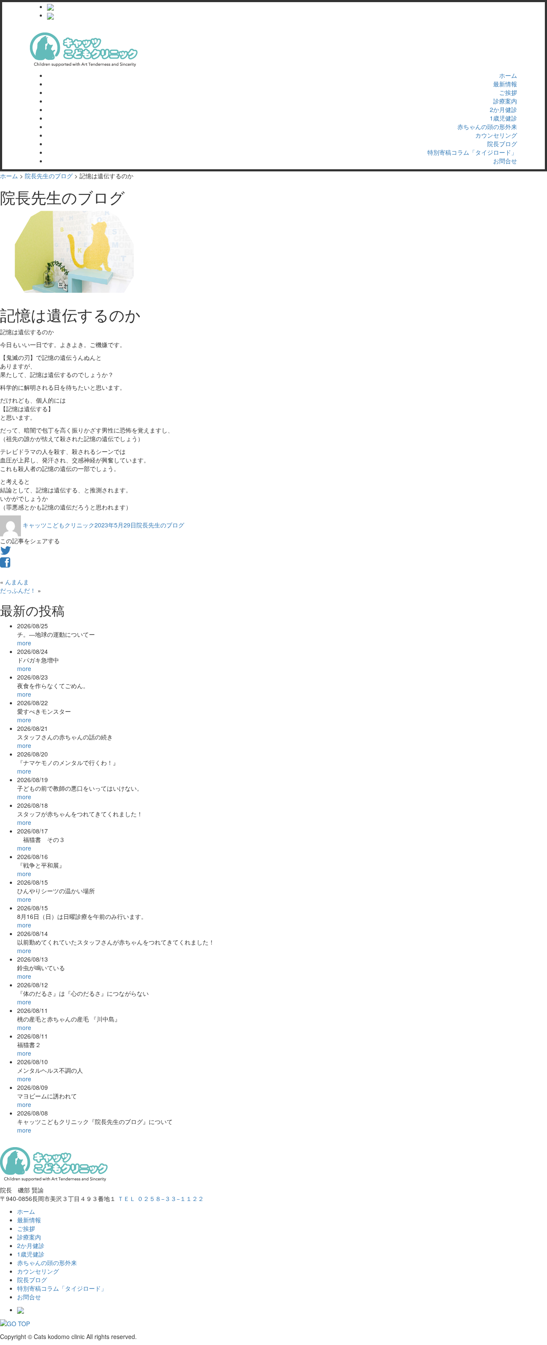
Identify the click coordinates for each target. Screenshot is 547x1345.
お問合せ (505, 160)
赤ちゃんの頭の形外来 (487, 126)
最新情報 (505, 83)
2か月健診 (503, 109)
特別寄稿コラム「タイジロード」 (472, 152)
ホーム (508, 75)
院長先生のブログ (160, 525)
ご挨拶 (508, 92)
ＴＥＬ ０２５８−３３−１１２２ (161, 1198)
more (24, 643)
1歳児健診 (503, 118)
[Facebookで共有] (5, 564)
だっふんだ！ (18, 590)
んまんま (17, 581)
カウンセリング (496, 135)
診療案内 (505, 101)
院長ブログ (502, 143)
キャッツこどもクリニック (58, 525)
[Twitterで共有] (5, 552)
